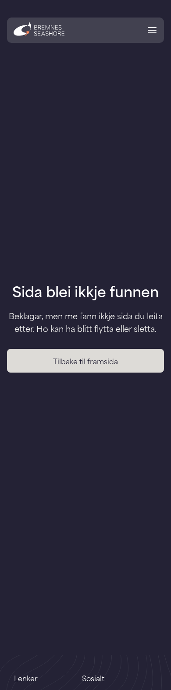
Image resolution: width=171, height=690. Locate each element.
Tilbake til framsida (85, 360)
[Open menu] (152, 31)
